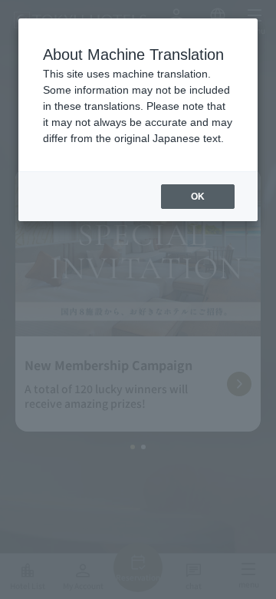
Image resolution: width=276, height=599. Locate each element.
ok (198, 196)
